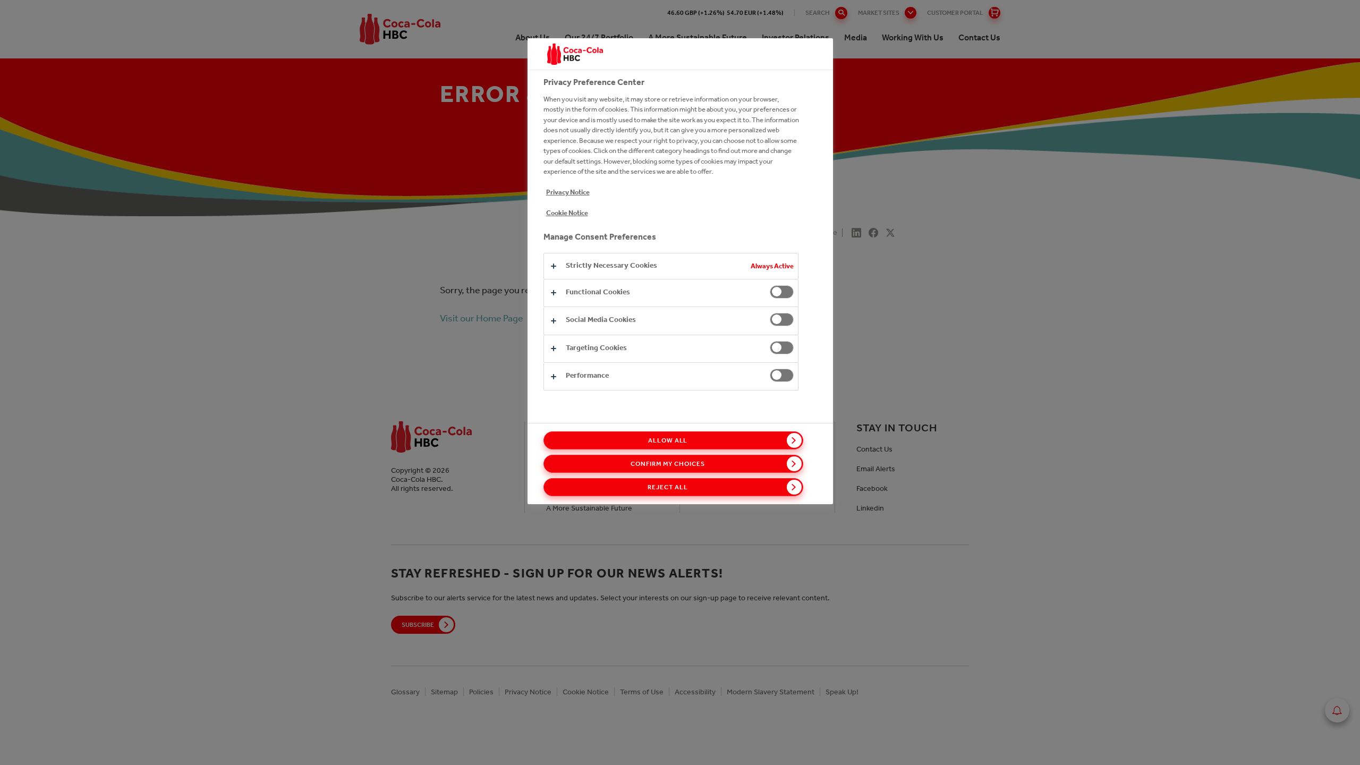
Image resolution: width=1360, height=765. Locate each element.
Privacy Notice (568, 192)
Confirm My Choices (667, 464)
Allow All (668, 440)
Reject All (668, 487)
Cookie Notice (567, 213)
